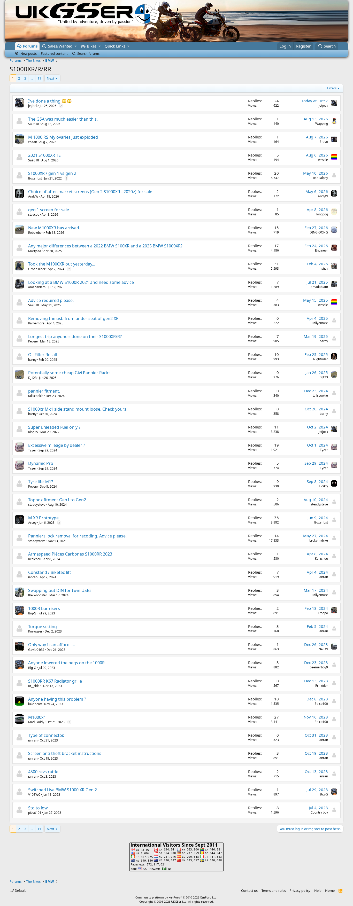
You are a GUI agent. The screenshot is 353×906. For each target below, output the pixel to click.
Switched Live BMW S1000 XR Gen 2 (62, 790)
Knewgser (35, 631)
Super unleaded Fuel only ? (54, 427)
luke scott (35, 704)
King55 (33, 432)
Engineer (321, 250)
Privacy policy (299, 890)
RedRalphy (320, 178)
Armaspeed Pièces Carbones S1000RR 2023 (70, 554)
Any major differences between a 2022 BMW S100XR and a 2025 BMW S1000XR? (105, 246)
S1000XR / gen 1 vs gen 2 (52, 173)
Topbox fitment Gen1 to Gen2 (57, 500)
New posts (28, 53)
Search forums (88, 53)
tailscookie (35, 396)
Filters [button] (331, 88)
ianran (32, 577)
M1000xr (36, 717)
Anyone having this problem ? (57, 699)
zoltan (32, 142)
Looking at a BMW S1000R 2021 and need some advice (81, 282)
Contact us (249, 890)
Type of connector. (46, 735)
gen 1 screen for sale (48, 210)
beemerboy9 (319, 667)
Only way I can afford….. (51, 644)
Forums (30, 46)
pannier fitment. (44, 391)
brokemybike (318, 540)
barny (324, 341)
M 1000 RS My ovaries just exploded (63, 137)
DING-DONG (319, 232)
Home (330, 890)
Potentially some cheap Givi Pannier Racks (69, 373)
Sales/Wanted (60, 46)
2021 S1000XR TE (44, 155)
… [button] (31, 78)
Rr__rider (34, 686)
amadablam (36, 287)
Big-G (32, 613)
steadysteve (36, 504)
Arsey (32, 522)
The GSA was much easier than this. (63, 119)
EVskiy (323, 486)
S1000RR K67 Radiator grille (55, 681)
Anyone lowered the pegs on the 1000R (66, 663)
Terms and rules (274, 890)
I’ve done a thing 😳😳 (50, 101)
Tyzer (32, 450)
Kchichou (34, 559)
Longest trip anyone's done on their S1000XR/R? (75, 336)
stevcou (33, 214)
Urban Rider (36, 269)
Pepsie (33, 341)
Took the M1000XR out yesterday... (61, 264)
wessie (323, 160)
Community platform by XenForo (176, 897)
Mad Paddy (36, 722)
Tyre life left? (40, 482)
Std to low (38, 808)
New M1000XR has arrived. (54, 228)
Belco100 (321, 703)
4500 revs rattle (43, 772)
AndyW (33, 196)
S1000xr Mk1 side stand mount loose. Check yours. (77, 409)
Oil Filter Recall (42, 354)
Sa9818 (33, 124)
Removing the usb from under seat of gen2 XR (73, 318)
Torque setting (42, 626)
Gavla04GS (36, 649)
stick (324, 268)
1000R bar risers (44, 608)
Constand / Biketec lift (49, 572)
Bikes (91, 46)
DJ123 (32, 378)
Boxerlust (35, 178)
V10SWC (34, 794)
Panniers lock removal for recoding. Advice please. (77, 536)
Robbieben (35, 232)
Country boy (319, 812)
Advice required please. (51, 300)
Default (20, 890)
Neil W (323, 649)
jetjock (32, 106)
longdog (322, 214)
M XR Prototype (43, 518)
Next (50, 78)
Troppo (323, 613)
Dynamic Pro (40, 463)
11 (39, 78)
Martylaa (34, 251)
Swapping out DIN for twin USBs (59, 590)
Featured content (54, 53)
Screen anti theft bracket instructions (64, 753)
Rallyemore (36, 323)
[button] (76, 46)
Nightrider (320, 359)
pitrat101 (34, 812)
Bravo (323, 141)
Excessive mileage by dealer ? (56, 445)
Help (317, 890)
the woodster (37, 595)
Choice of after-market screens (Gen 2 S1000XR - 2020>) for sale (90, 191)
